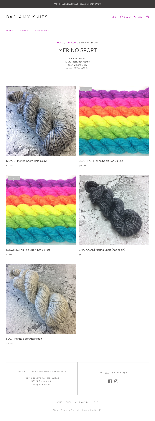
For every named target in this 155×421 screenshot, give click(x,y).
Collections (72, 42)
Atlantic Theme (60, 410)
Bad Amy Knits (27, 16)
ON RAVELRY (42, 30)
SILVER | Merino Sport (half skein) (26, 161)
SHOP (23, 30)
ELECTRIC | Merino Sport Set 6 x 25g (101, 161)
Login (140, 17)
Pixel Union (76, 410)
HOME (9, 30)
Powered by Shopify (92, 410)
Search (127, 17)
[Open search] (121, 17)
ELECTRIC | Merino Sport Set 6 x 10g (28, 249)
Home (60, 42)
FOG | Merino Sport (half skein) (24, 338)
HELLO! (95, 402)
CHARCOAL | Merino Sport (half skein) (102, 249)
